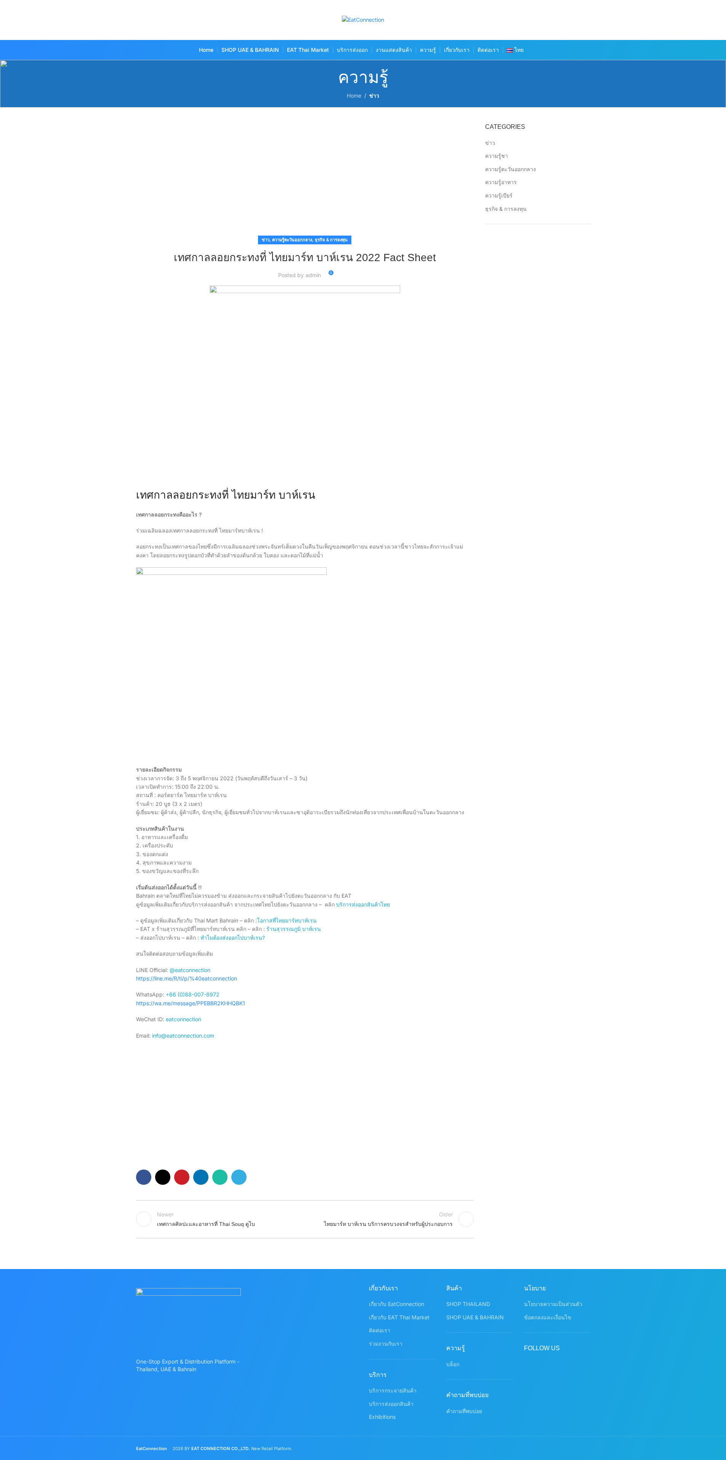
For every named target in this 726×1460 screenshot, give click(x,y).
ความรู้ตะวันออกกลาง (292, 239)
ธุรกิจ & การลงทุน (331, 239)
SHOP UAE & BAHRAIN (475, 1317)
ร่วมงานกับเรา (385, 1343)
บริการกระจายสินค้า (393, 1390)
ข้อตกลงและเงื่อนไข (547, 1317)
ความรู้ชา (496, 155)
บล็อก (452, 1364)
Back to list (305, 1219)
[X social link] (538, 19)
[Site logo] (363, 19)
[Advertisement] (305, 179)
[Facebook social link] (523, 19)
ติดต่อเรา (379, 1330)
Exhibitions (382, 1416)
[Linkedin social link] (200, 1177)
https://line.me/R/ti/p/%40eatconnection (186, 978)
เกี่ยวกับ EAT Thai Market (399, 1317)
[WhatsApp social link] (582, 19)
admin (313, 275)
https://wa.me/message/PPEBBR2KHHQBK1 (190, 1003)
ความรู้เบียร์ (499, 195)
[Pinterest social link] (568, 19)
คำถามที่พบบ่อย (464, 1411)
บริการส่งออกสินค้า (391, 1404)
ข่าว (374, 95)
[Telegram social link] (239, 1177)
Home (354, 95)
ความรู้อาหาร (501, 182)
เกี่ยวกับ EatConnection (396, 1304)
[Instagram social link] (553, 19)
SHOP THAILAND (468, 1304)
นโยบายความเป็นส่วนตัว (553, 1304)
